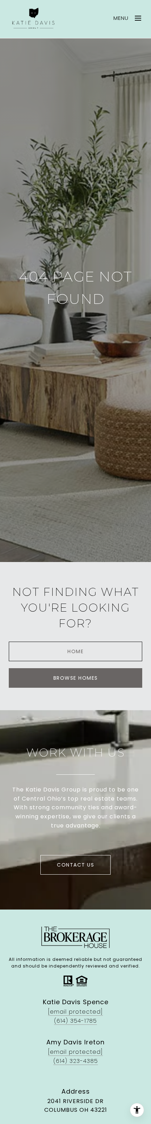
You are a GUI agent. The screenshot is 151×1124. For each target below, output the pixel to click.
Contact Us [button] (75, 864)
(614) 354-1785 (75, 1021)
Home (75, 651)
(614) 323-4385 (75, 1061)
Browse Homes (75, 677)
